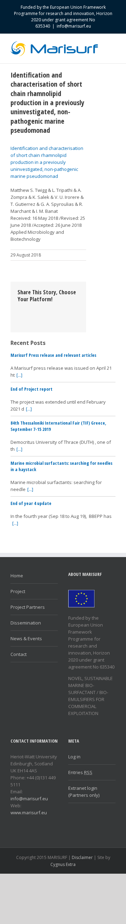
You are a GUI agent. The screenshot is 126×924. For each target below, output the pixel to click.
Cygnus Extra (63, 864)
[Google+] (64, 309)
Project (17, 591)
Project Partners (27, 607)
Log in (74, 756)
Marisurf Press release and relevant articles (53, 355)
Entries (80, 772)
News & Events (26, 638)
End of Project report (31, 389)
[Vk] (42, 316)
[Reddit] (31, 316)
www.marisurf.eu (28, 812)
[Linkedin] (20, 316)
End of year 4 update (30, 503)
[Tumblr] (53, 309)
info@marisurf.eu (74, 26)
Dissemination (25, 623)
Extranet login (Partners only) (83, 791)
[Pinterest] (42, 309)
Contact (18, 654)
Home (16, 575)
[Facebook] (20, 309)
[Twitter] (31, 309)
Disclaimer (82, 857)
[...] (19, 375)
